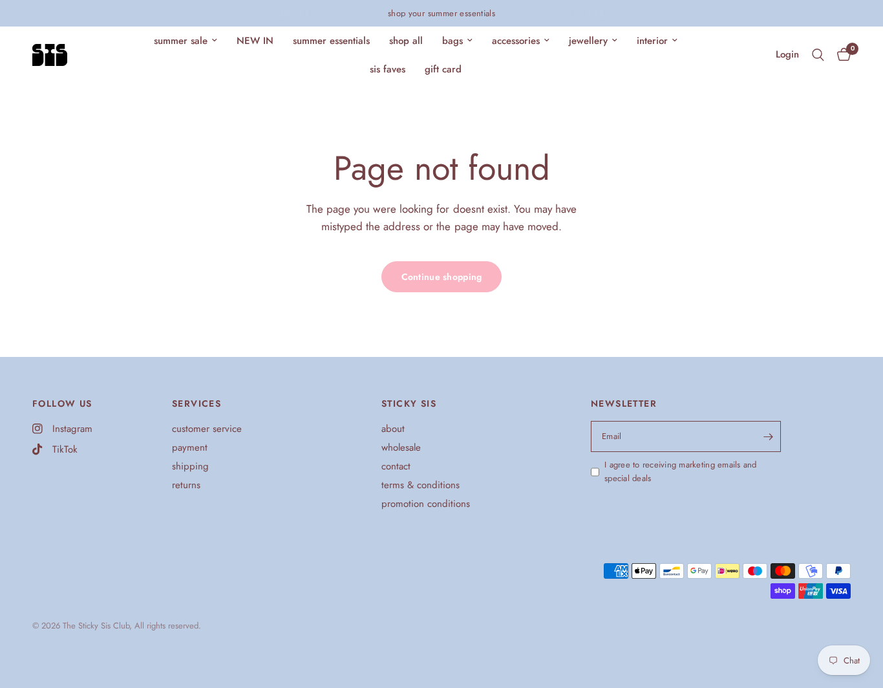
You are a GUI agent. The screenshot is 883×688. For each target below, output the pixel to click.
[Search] (818, 55)
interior (652, 41)
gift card (443, 69)
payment (189, 447)
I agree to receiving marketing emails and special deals (680, 471)
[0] (841, 55)
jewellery (588, 41)
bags (452, 41)
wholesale (401, 447)
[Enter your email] (768, 436)
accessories (516, 41)
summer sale (180, 41)
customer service (207, 429)
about (393, 429)
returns (186, 485)
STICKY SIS (408, 403)
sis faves (387, 69)
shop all (406, 41)
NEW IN (255, 41)
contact (395, 466)
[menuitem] (185, 41)
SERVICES (196, 403)
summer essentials (331, 41)
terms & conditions (420, 485)
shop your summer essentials (442, 13)
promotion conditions (425, 504)
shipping (190, 466)
